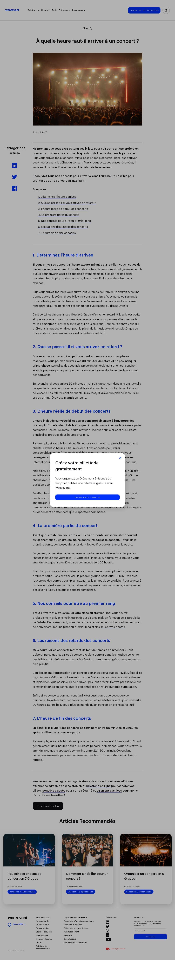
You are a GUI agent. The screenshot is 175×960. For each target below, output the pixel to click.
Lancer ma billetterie (87, 497)
